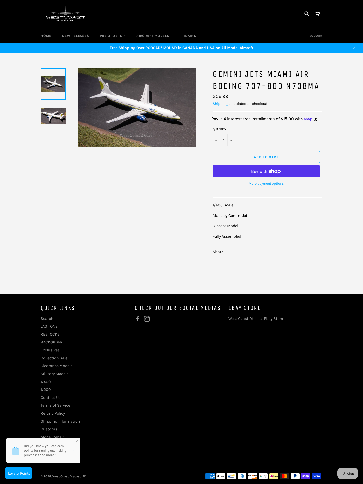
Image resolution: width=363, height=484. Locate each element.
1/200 (46, 389)
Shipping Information (60, 421)
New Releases (75, 36)
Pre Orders (111, 36)
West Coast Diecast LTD (69, 476)
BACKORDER (52, 342)
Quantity (219, 129)
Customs (49, 429)
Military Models (54, 373)
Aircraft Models (153, 36)
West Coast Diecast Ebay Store (255, 318)
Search (47, 318)
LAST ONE (49, 326)
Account (316, 35)
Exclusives (50, 350)
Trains (189, 36)
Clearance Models (56, 365)
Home (46, 36)
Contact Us (50, 397)
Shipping (220, 103)
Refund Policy (53, 413)
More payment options (266, 184)
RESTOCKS (50, 334)
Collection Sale (54, 358)
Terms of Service (55, 405)
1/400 (46, 381)
